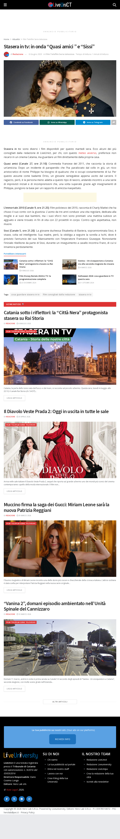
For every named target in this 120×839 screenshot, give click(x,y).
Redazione (18, 54)
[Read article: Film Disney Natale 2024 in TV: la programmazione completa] (11, 280)
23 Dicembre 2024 (28, 283)
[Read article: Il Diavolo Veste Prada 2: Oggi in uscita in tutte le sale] (60, 450)
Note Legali (12, 789)
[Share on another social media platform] (113, 122)
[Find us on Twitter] (14, 799)
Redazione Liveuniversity (99, 764)
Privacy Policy (28, 812)
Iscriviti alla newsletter (98, 781)
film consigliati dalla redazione (59, 294)
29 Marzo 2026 (24, 515)
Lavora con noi (55, 773)
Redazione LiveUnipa (97, 768)
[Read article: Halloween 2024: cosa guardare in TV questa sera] (69, 280)
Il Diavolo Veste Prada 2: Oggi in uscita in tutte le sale (56, 411)
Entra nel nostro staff (58, 768)
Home (6, 39)
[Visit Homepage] (59, 5)
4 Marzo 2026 (86, 267)
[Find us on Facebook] (7, 799)
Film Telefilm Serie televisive (35, 39)
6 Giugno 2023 (35, 54)
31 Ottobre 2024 (87, 283)
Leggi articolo (16, 398)
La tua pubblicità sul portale (61, 764)
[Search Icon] (114, 4)
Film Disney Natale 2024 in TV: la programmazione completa (35, 278)
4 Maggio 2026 (27, 271)
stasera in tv (85, 294)
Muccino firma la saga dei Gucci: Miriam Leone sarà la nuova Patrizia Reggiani (56, 507)
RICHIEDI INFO (62, 739)
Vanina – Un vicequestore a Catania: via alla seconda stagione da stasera (96, 262)
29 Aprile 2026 (24, 417)
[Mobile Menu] (5, 4)
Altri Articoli (60, 701)
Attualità (16, 39)
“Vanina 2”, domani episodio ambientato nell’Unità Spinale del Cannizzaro (55, 606)
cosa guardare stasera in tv (25, 294)
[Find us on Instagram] (29, 799)
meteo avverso (87, 153)
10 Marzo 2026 (24, 614)
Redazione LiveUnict (97, 759)
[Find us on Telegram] (22, 799)
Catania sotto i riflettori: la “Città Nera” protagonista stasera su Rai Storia (36, 263)
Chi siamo (53, 759)
